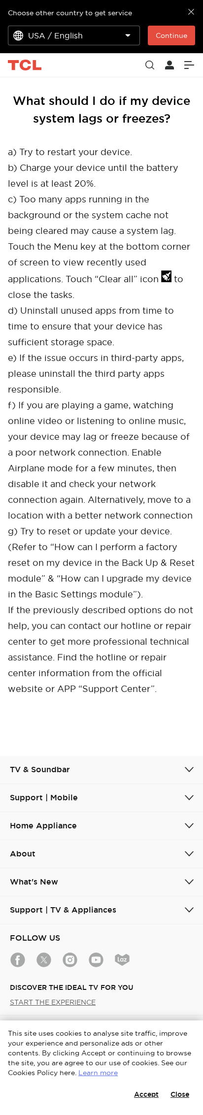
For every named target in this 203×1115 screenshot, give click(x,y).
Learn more (98, 1072)
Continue (171, 35)
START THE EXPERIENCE (53, 1002)
